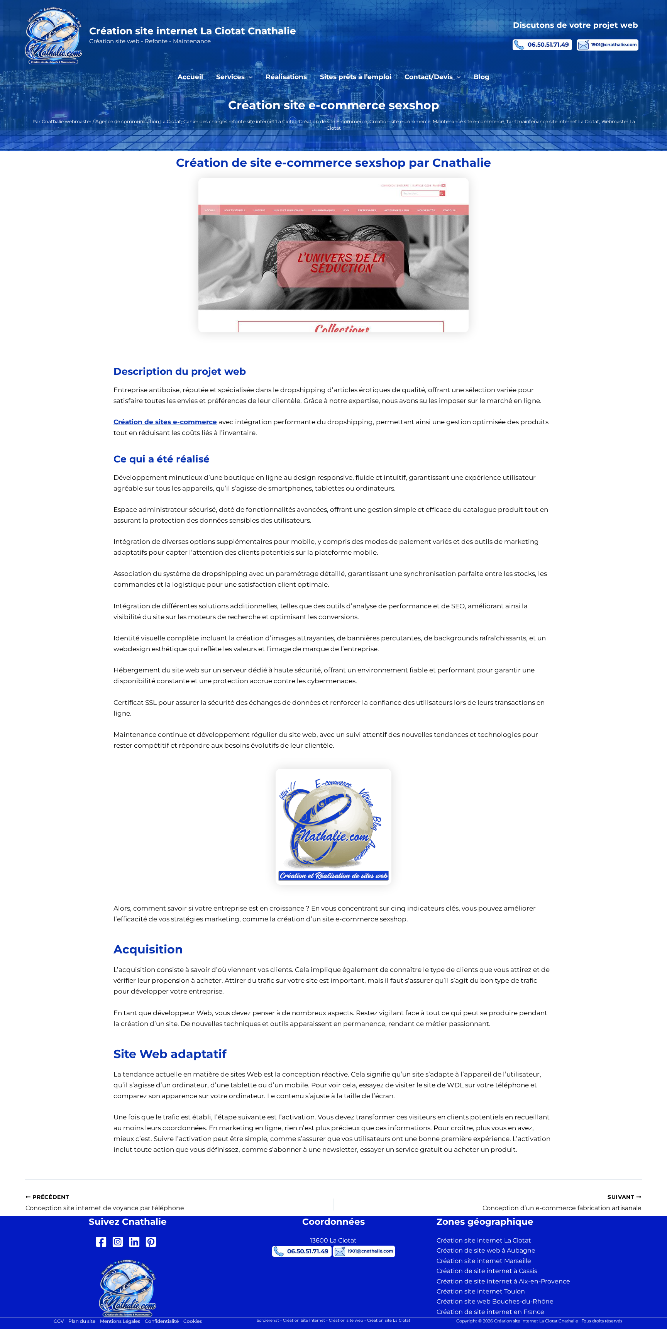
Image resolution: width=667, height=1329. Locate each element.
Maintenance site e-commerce (468, 121)
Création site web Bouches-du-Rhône (495, 1301)
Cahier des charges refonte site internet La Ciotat (239, 121)
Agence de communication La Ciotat (138, 121)
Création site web (346, 1320)
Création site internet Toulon (481, 1291)
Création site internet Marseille (484, 1261)
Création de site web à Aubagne (486, 1250)
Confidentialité (162, 1321)
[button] (248, 77)
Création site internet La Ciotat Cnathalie (192, 31)
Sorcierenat (268, 1320)
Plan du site (81, 1321)
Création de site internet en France (490, 1311)
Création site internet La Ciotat (484, 1240)
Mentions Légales (120, 1321)
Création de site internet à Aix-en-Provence (503, 1281)
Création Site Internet (304, 1320)
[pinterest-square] (152, 1242)
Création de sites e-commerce (165, 422)
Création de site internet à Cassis (487, 1271)
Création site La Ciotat (388, 1320)
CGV (59, 1321)
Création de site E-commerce (333, 121)
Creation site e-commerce (399, 121)
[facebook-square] (102, 1242)
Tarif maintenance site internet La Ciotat (552, 121)
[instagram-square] (119, 1242)
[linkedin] (136, 1242)
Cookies (192, 1321)
